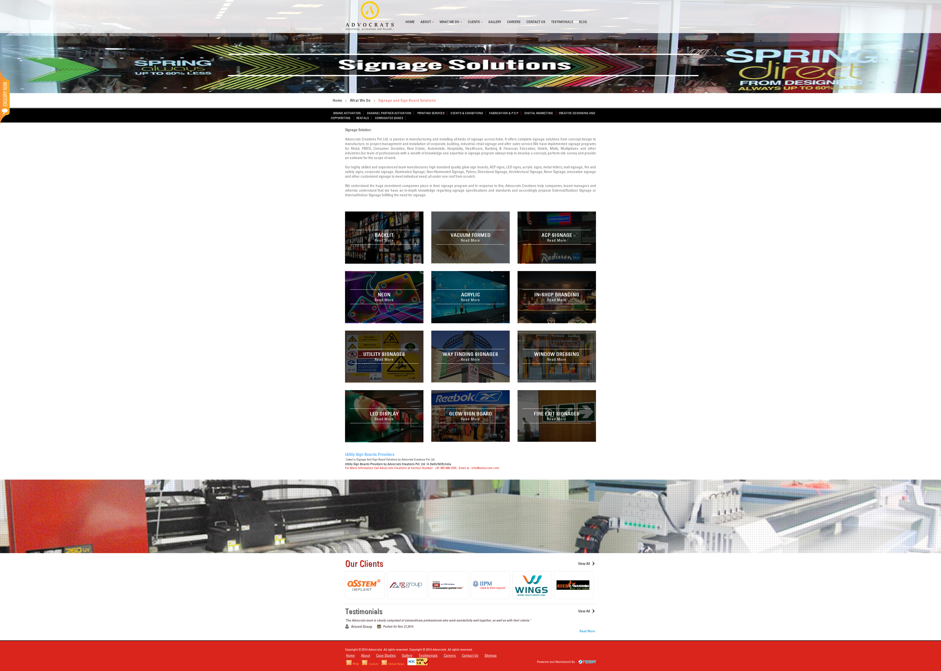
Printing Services (431, 113)
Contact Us (470, 655)
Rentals (362, 118)
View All (584, 563)
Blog (583, 22)
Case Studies (386, 655)
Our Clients (364, 563)
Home (410, 22)
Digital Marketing (539, 113)
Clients (474, 22)
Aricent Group (361, 626)
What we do (449, 22)
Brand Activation (347, 113)
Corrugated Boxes (389, 118)
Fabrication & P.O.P (503, 113)
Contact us (535, 22)
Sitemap (490, 655)
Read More (587, 631)
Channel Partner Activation (389, 113)
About (426, 22)
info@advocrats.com (485, 468)
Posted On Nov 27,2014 (398, 626)
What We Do (360, 100)
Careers (513, 22)
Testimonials (562, 22)
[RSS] (352, 664)
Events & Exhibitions (467, 113)
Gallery (494, 22)
